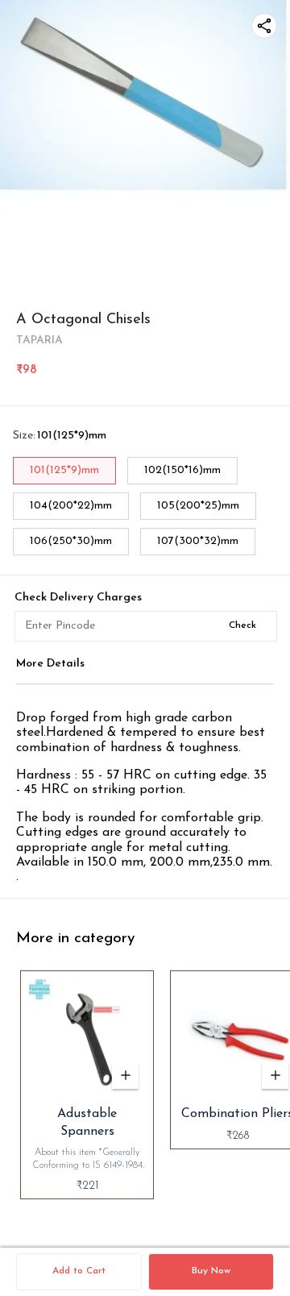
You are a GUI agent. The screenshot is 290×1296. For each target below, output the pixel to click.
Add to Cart (79, 1271)
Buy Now (211, 1271)
